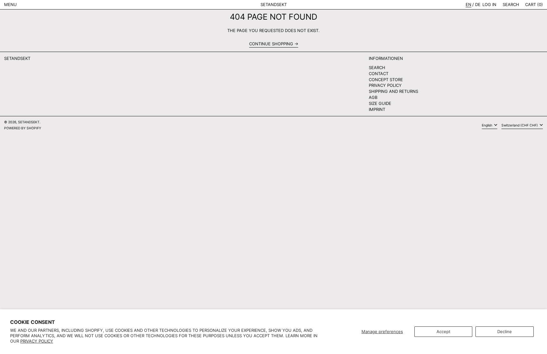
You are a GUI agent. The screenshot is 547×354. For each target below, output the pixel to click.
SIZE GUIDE (380, 103)
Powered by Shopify (22, 128)
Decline (504, 331)
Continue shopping (271, 44)
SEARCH (377, 67)
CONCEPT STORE (386, 79)
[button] (511, 4)
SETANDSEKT (274, 4)
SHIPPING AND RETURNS (393, 91)
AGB (373, 97)
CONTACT (378, 73)
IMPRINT (377, 109)
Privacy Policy (36, 341)
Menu (10, 4)
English (487, 125)
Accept (443, 331)
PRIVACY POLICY (385, 85)
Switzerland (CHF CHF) (520, 125)
